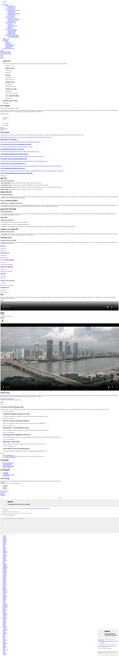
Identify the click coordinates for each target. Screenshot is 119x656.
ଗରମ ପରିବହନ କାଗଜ (12, 30)
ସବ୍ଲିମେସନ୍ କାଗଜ (11, 33)
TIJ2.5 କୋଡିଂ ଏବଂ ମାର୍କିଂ (10, 9)
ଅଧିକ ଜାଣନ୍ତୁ (11, 411)
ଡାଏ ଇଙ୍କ (10, 23)
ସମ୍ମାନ (6, 41)
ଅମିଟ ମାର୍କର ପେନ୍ (11, 8)
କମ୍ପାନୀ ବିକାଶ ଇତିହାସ (10, 45)
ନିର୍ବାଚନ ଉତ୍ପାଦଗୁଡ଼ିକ (9, 5)
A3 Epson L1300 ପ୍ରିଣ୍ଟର (13, 37)
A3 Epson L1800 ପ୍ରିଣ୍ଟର (13, 36)
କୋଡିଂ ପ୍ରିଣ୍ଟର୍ (11, 15)
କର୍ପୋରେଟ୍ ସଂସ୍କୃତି (9, 46)
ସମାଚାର (4, 38)
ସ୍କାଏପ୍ (2, 493)
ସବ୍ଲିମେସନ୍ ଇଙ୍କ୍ (11, 32)
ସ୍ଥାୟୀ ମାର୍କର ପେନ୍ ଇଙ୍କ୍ (13, 20)
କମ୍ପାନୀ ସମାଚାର (3, 398)
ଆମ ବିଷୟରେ (5, 40)
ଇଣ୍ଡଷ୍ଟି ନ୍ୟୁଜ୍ (10, 398)
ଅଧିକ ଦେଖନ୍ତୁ (6, 103)
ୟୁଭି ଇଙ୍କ (10, 28)
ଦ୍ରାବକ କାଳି (10, 27)
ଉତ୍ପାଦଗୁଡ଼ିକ (5, 4)
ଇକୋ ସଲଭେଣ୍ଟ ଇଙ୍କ (12, 26)
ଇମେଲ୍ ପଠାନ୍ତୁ (3, 492)
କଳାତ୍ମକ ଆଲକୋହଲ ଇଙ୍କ (8, 466)
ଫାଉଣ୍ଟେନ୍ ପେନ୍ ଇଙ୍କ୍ (12, 18)
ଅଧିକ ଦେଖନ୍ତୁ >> (8, 70)
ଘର (3, 3)
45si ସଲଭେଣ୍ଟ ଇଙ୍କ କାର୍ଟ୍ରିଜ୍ (14, 10)
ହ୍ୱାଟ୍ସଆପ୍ (2, 494)
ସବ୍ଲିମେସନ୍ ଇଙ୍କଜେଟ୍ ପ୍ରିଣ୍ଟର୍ (11, 35)
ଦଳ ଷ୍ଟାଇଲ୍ (7, 42)
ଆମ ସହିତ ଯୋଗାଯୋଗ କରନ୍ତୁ (9, 48)
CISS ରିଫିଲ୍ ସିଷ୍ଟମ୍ (12, 14)
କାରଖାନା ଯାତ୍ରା (8, 43)
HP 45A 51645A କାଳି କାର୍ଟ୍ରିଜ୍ (14, 13)
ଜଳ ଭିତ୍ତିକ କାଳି (11, 12)
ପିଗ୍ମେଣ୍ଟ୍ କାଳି (11, 24)
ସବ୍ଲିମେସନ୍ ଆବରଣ (12, 31)
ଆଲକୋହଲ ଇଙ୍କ (11, 21)
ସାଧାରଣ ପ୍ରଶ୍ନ (6, 39)
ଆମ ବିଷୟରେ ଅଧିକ (4, 113)
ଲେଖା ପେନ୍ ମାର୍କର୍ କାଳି (10, 17)
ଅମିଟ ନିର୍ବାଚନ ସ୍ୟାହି (12, 7)
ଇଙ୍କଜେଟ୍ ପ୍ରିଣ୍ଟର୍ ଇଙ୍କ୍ (10, 22)
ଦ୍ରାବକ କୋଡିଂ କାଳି (12, 11)
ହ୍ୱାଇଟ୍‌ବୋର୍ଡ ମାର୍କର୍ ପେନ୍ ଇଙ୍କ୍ (14, 19)
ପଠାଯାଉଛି (2, 482)
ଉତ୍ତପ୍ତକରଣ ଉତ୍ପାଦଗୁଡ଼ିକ (11, 29)
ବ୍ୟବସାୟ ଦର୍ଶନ (8, 47)
